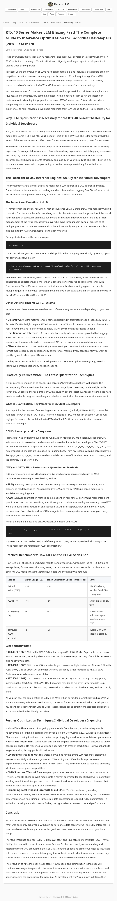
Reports (61, 14)
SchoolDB (60, 10)
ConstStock (85, 10)
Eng (44, 14)
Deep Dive (16, 22)
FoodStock (72, 10)
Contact (56, 897)
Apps (52, 14)
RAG (108, 10)
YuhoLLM (23, 10)
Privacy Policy (45, 897)
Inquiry (71, 14)
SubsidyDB (48, 10)
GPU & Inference (31, 22)
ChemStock (98, 10)
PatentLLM (61, 4)
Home (6, 22)
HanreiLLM (11, 10)
